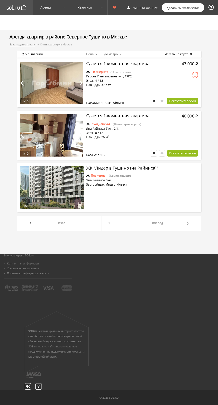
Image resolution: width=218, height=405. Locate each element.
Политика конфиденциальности (28, 273)
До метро (111, 54)
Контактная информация (23, 263)
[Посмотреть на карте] (154, 101)
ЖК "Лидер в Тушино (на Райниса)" (122, 168)
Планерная (100, 72)
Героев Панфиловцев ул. (104, 76)
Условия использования (23, 268)
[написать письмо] (25, 377)
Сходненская (101, 124)
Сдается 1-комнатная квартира (117, 64)
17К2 (128, 76)
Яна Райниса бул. (99, 128)
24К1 (117, 128)
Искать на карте (176, 54)
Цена (90, 54)
